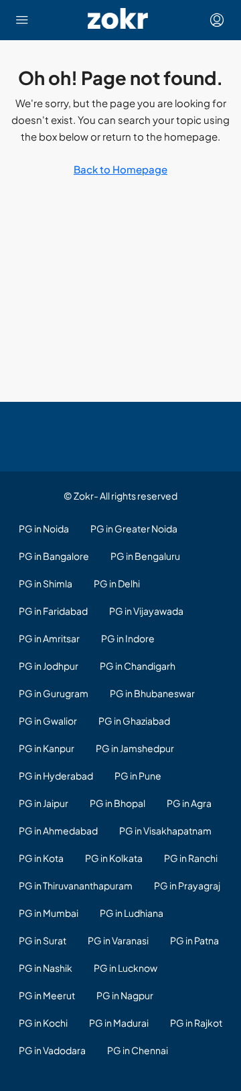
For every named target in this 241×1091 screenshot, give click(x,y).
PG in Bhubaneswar (152, 693)
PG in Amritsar (49, 638)
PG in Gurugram (53, 693)
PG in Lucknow (125, 968)
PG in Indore (128, 638)
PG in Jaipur (43, 803)
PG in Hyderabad (56, 776)
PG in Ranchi (191, 858)
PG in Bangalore (54, 556)
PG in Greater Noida (133, 528)
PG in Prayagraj (187, 885)
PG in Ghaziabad (134, 721)
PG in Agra (189, 803)
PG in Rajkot (196, 1023)
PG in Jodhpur (48, 666)
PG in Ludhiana (131, 913)
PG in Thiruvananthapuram (76, 885)
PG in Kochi (43, 1023)
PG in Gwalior (48, 721)
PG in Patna (194, 940)
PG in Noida (44, 528)
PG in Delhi (117, 583)
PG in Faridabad (53, 611)
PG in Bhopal (117, 803)
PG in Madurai (119, 1023)
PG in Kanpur (46, 748)
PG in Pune (137, 776)
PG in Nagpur (124, 995)
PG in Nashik (45, 968)
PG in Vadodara (52, 1050)
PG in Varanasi (118, 940)
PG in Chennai (137, 1050)
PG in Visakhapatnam (165, 830)
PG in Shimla (45, 583)
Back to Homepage (120, 169)
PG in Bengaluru (145, 556)
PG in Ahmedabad (58, 830)
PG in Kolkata (114, 858)
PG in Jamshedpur (135, 748)
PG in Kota (41, 858)
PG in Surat (42, 940)
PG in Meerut (47, 995)
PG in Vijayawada (146, 611)
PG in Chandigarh (137, 666)
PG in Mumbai (48, 913)
